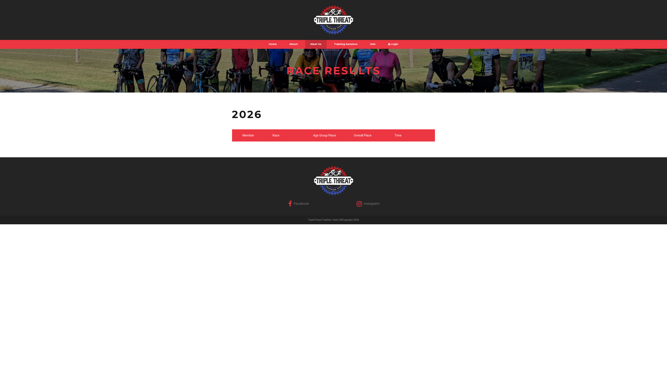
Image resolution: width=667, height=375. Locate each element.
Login (394, 44)
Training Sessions (345, 44)
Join (373, 44)
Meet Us (315, 44)
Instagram (371, 203)
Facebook (301, 203)
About (293, 44)
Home (273, 44)
